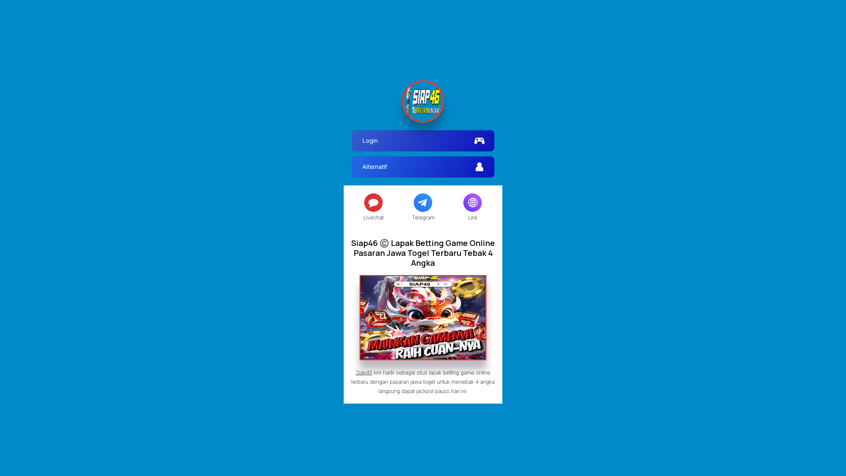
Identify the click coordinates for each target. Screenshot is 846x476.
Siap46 (364, 372)
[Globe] (472, 202)
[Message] (373, 202)
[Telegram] (423, 202)
